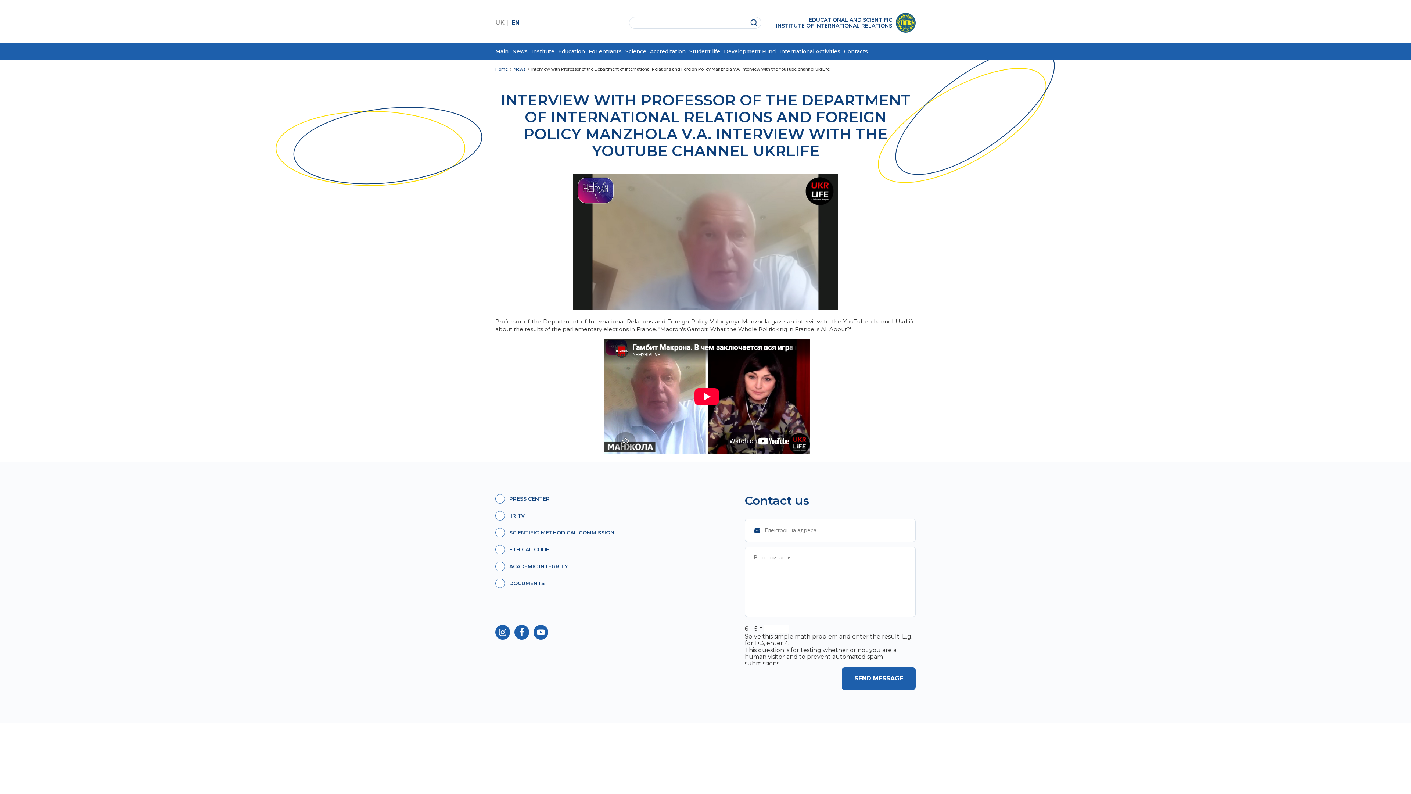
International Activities (809, 51)
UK (500, 22)
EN (515, 22)
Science (635, 51)
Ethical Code (529, 549)
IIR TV (517, 515)
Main (502, 51)
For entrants (605, 51)
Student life (704, 51)
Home (501, 69)
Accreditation (668, 51)
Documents (527, 583)
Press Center (529, 499)
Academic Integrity (538, 566)
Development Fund (750, 51)
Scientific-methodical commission (561, 532)
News (520, 51)
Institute (542, 51)
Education (571, 51)
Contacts (856, 51)
